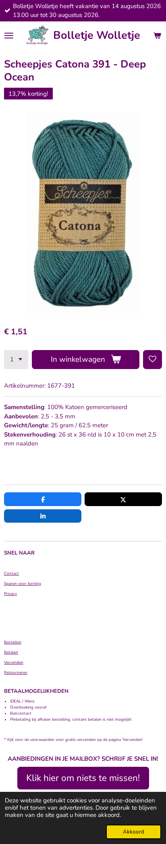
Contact (11, 573)
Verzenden (13, 662)
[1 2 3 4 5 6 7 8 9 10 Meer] (16, 359)
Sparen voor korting (22, 584)
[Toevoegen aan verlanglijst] (152, 359)
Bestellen (12, 642)
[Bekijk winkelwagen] (157, 35)
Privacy (10, 594)
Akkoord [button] (133, 832)
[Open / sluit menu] (9, 35)
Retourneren (15, 672)
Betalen (11, 652)
